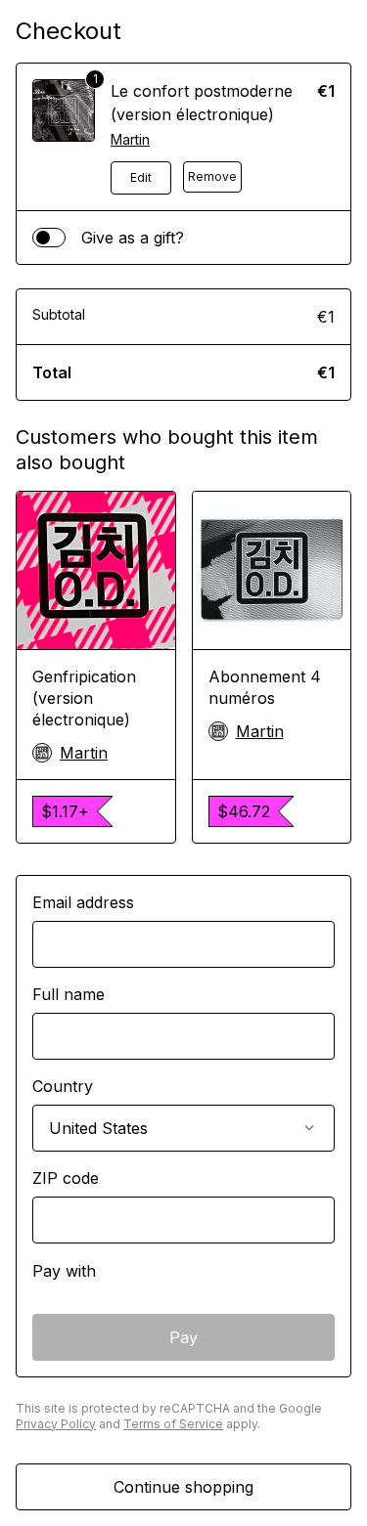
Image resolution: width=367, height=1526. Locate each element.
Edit (141, 177)
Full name (68, 994)
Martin (130, 139)
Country (62, 1086)
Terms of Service (173, 1424)
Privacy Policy (56, 1424)
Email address (83, 902)
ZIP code (65, 1178)
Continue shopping (183, 1487)
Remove (212, 176)
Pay (183, 1337)
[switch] (49, 237)
